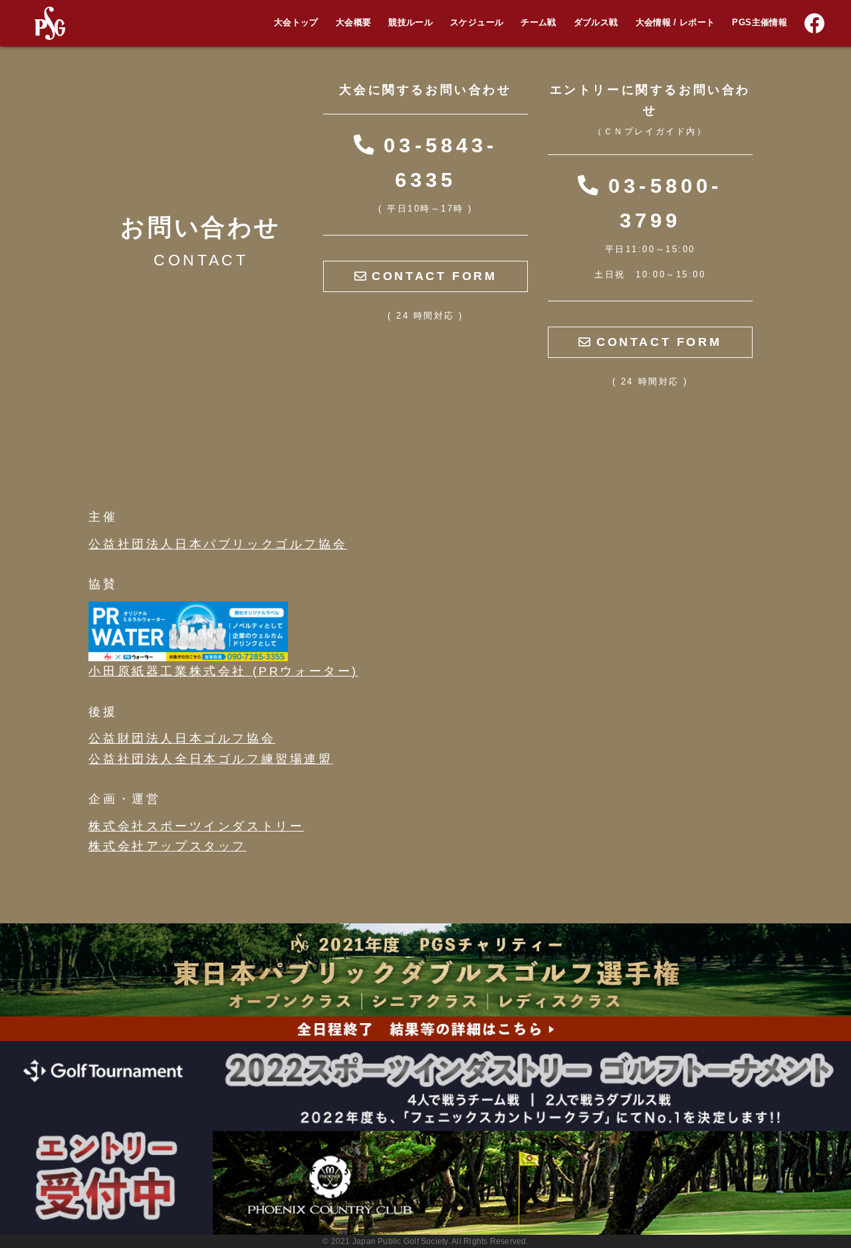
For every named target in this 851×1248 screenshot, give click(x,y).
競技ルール (410, 22)
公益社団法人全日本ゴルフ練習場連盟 (210, 759)
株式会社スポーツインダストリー (196, 826)
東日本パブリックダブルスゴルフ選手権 (766, 54)
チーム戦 (538, 22)
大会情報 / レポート (675, 22)
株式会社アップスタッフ (167, 846)
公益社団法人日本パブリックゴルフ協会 (217, 544)
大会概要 (353, 22)
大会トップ (296, 22)
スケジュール (476, 22)
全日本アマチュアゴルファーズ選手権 (762, 31)
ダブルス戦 (596, 22)
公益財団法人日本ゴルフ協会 (181, 738)
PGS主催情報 (759, 22)
